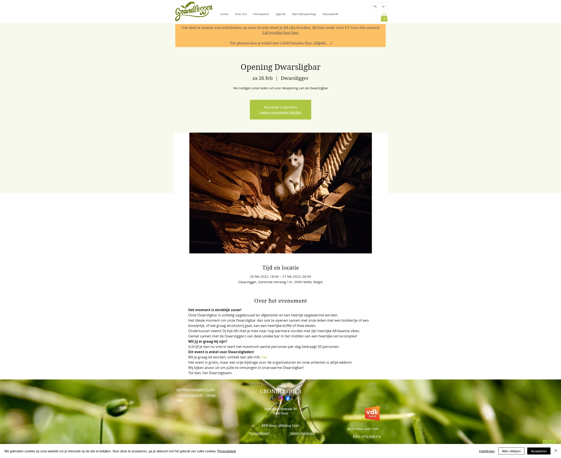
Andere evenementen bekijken (280, 112)
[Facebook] (287, 398)
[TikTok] (273, 398)
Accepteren (539, 451)
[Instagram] (280, 398)
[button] (330, 14)
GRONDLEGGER (280, 391)
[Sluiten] (555, 450)
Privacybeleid (226, 451)
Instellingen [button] (487, 451)
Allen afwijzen (511, 451)
